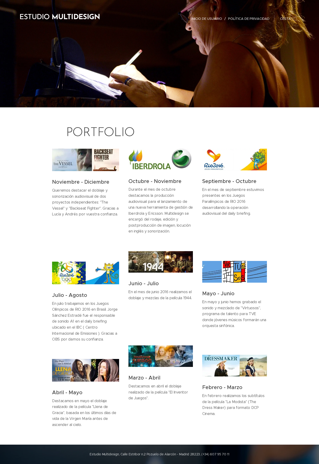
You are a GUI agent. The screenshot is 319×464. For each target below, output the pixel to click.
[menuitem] (208, 19)
